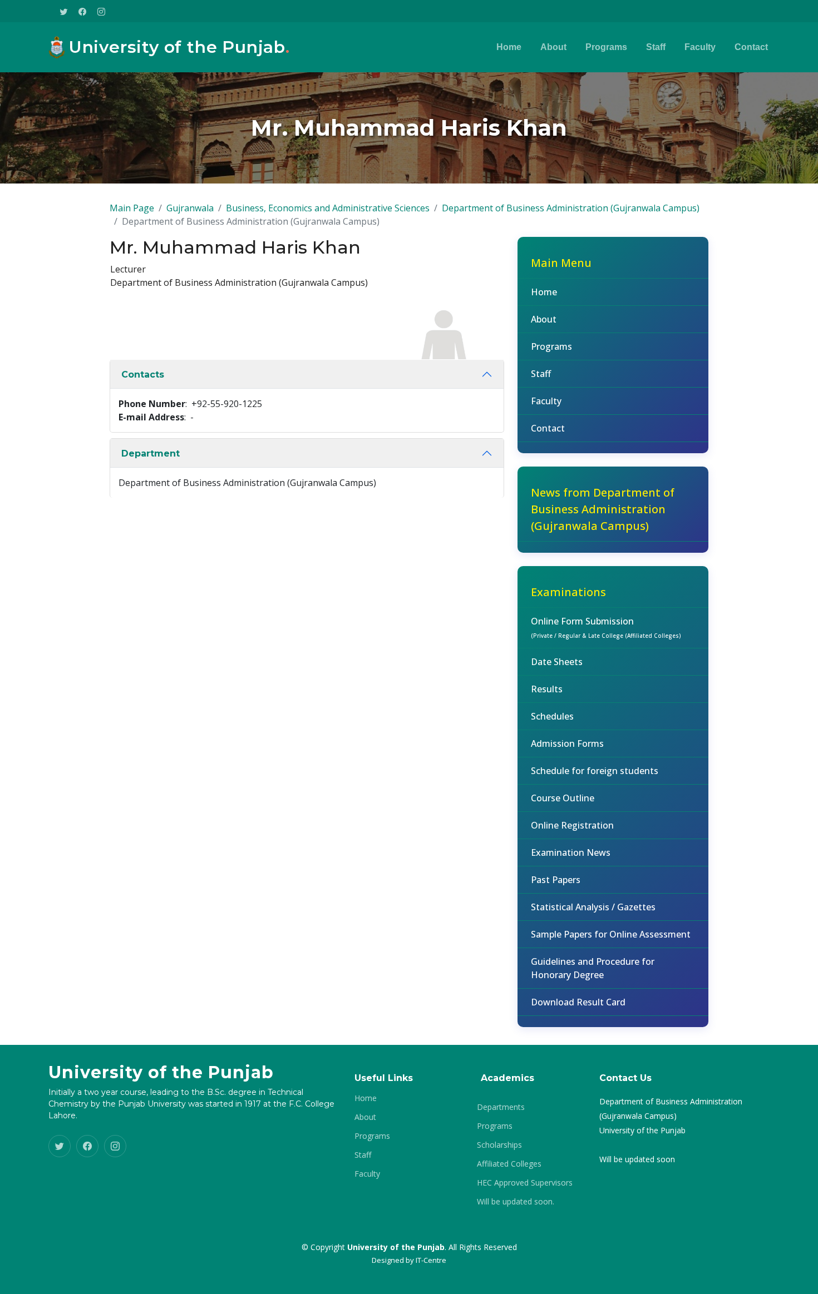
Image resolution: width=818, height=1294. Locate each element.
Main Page (132, 208)
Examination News (570, 852)
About (553, 47)
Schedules (552, 716)
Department (150, 453)
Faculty (700, 47)
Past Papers (555, 880)
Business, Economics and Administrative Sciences (328, 208)
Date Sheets (557, 662)
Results (547, 689)
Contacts (142, 374)
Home (508, 47)
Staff (656, 47)
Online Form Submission (606, 627)
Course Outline (562, 798)
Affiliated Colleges (509, 1164)
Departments (501, 1107)
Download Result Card (578, 1002)
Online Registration (572, 825)
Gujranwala (190, 208)
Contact (751, 47)
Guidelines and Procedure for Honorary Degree (592, 968)
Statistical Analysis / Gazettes (593, 907)
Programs (606, 47)
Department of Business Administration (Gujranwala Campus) (570, 208)
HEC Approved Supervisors (525, 1183)
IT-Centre (431, 1260)
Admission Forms (567, 743)
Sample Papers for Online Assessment (611, 934)
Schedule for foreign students (594, 771)
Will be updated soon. (515, 1202)
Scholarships (499, 1145)
